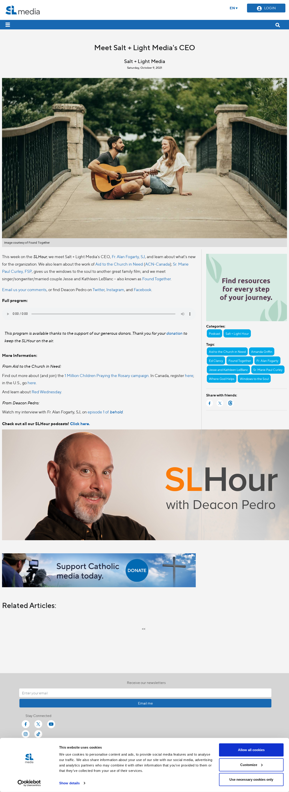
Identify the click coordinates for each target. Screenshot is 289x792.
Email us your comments (24, 289)
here (189, 375)
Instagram (115, 289)
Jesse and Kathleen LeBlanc (228, 370)
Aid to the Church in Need (119, 263)
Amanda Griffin (261, 351)
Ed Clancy (216, 360)
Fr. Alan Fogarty (267, 360)
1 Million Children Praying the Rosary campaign (107, 375)
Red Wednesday (46, 391)
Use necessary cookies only (251, 779)
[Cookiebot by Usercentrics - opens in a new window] (29, 783)
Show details (69, 783)
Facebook (142, 289)
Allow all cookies (251, 750)
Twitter (99, 289)
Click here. (80, 423)
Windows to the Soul (254, 379)
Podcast (214, 333)
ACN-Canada (157, 263)
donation (174, 333)
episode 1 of (105, 411)
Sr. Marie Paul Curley (267, 370)
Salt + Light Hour (237, 333)
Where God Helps (221, 379)
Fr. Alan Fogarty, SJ (128, 256)
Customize (248, 764)
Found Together (156, 278)
